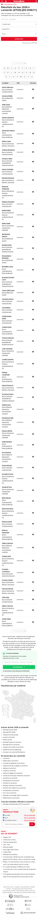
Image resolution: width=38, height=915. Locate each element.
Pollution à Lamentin (10, 783)
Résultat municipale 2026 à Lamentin (15, 795)
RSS (22, 888)
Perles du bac (7, 740)
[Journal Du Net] (10, 905)
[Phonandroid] (28, 913)
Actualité (7, 815)
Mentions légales (7, 892)
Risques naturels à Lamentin (12, 785)
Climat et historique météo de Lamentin (16, 776)
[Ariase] (10, 913)
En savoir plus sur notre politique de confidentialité (16, 671)
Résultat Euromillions (10, 854)
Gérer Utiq (32, 890)
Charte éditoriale (24, 887)
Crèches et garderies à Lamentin (14, 763)
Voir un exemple (29, 815)
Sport (6, 818)
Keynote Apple (8, 847)
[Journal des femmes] (10, 901)
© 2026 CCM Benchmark (28, 892)
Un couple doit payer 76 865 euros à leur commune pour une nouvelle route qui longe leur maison (19, 869)
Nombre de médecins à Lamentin (14, 788)
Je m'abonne (18, 667)
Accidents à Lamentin (10, 778)
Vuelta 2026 (7, 852)
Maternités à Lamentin (10, 761)
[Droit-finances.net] (28, 905)
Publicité (32, 887)
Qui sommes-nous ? (8, 887)
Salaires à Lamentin (9, 768)
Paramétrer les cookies (22, 890)
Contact (8, 888)
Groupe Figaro (16, 892)
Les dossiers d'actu (10, 820)
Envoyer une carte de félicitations (14, 752)
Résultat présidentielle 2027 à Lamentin (16, 804)
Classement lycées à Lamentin (13, 747)
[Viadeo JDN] (28, 909)
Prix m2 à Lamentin (9, 793)
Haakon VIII (7, 837)
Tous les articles (16, 888)
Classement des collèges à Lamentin (15, 766)
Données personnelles (9, 890)
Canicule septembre (10, 842)
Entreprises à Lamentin (11, 790)
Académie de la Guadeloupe (12, 750)
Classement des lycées (10, 735)
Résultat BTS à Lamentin (11, 745)
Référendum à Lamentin (11, 798)
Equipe (17, 887)
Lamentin (6, 758)
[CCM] (28, 901)
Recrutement (28, 888)
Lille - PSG (6, 845)
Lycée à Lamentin (9, 737)
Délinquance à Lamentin (11, 781)
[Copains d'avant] (10, 909)
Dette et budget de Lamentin (13, 773)
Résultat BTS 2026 (9, 732)
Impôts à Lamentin (9, 771)
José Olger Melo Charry (11, 850)
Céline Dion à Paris (9, 840)
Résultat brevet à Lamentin (12, 742)
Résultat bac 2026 (11, 4)
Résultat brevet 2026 (10, 730)
